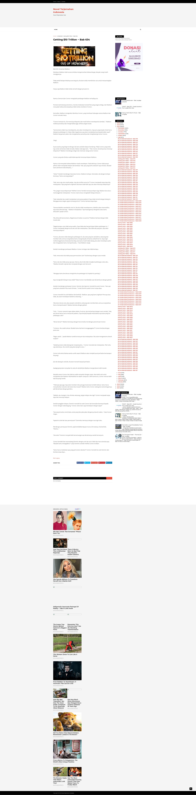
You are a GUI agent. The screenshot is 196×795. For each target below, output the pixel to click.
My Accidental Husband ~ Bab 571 (128, 153)
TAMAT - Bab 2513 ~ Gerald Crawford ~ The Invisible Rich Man (132, 107)
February (121, 380)
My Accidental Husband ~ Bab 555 (128, 363)
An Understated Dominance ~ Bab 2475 (129, 210)
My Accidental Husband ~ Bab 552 (128, 368)
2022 (118, 386)
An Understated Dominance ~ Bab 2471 (129, 217)
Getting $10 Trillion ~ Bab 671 (126, 252)
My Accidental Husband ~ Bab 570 (128, 155)
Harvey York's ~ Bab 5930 (125, 332)
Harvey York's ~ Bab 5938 (125, 317)
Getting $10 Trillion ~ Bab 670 (126, 253)
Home (54, 1)
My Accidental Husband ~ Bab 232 (128, 179)
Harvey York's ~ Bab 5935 (125, 323)
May (119, 374)
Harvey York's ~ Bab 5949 (125, 239)
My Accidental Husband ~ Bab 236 (128, 171)
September (121, 133)
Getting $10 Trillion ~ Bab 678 (126, 160)
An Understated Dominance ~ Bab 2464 (129, 299)
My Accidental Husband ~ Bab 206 (128, 281)
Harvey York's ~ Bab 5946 (125, 244)
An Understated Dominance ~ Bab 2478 (129, 204)
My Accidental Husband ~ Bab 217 (128, 261)
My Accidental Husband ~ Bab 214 (128, 266)
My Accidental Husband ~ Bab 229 (128, 184)
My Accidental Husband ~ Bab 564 (128, 346)
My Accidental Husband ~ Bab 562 (128, 350)
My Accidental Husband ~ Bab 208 (128, 277)
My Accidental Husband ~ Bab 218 (128, 259)
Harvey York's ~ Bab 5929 (125, 334)
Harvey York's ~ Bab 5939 (125, 315)
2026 (118, 123)
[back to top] (190, 788)
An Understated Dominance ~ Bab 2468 (129, 292)
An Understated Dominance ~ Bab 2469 (129, 221)
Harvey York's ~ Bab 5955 (125, 228)
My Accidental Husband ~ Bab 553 (128, 366)
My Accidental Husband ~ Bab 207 (128, 279)
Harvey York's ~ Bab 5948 (125, 241)
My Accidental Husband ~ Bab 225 (128, 190)
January (120, 382)
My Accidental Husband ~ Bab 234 (128, 175)
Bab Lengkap (56, 458)
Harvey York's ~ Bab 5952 (125, 233)
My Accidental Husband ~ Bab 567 (128, 341)
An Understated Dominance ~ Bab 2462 (129, 303)
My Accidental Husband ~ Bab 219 (128, 257)
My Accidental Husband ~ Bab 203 (128, 286)
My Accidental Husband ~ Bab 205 (128, 283)
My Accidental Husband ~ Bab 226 (128, 191)
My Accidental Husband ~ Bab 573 (128, 149)
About (58, 1)
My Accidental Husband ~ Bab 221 (127, 197)
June (119, 372)
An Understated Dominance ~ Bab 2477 (129, 206)
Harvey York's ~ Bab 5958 (125, 222)
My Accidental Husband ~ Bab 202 (128, 288)
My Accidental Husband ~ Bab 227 (128, 195)
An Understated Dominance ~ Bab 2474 (129, 211)
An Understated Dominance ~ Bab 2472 (129, 215)
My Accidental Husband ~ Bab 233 (128, 177)
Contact (63, 1)
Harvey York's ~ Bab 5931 (125, 330)
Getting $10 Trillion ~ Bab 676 (126, 164)
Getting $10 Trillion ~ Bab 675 (126, 166)
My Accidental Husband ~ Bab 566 (128, 343)
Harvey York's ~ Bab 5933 (125, 326)
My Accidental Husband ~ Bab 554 (128, 365)
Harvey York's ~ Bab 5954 (125, 230)
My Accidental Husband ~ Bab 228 (128, 193)
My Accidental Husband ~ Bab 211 (127, 272)
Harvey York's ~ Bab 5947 (125, 242)
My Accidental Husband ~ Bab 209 (128, 275)
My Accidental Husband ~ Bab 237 (128, 170)
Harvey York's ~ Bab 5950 (125, 237)
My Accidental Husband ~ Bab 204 (128, 284)
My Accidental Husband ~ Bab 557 (128, 359)
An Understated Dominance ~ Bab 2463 (129, 301)
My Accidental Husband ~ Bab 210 (128, 273)
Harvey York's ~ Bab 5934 (125, 325)
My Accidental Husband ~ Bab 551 (127, 370)
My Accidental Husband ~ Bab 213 (127, 268)
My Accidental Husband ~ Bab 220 (128, 255)
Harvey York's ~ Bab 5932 (125, 328)
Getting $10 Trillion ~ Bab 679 (126, 159)
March (120, 378)
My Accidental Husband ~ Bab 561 (128, 352)
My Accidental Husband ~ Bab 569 (128, 157)
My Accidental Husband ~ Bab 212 (127, 270)
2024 (118, 126)
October (120, 132)
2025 (118, 124)
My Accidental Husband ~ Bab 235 (128, 173)
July (119, 137)
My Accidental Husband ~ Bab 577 (128, 142)
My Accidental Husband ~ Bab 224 (128, 188)
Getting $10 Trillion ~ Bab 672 (126, 250)
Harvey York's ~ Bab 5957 (125, 224)
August (120, 135)
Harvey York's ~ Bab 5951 (125, 235)
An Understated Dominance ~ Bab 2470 (129, 219)
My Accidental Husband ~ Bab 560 (128, 354)
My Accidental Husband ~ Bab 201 (128, 290)
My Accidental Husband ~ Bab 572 (128, 151)
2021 (118, 388)
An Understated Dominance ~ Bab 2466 (129, 295)
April (119, 376)
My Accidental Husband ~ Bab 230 (128, 182)
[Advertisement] (115, 16)
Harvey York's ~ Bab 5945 (125, 246)
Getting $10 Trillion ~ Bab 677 (126, 162)
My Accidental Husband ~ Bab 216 (128, 263)
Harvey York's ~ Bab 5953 (125, 232)
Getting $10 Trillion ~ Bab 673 (126, 248)
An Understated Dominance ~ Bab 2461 (129, 304)
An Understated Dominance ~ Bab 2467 (129, 293)
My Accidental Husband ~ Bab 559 (128, 355)
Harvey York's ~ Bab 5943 (125, 308)
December (121, 128)
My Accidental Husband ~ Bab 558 (128, 357)
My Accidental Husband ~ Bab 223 (128, 186)
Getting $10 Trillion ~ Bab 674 (126, 168)
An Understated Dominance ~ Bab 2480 (129, 201)
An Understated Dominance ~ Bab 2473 (129, 213)
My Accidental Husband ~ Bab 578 (128, 140)
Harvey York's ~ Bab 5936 (125, 321)
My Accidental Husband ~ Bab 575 (128, 146)
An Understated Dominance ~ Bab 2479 (129, 202)
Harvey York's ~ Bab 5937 (125, 319)
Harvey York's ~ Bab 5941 (125, 312)
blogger (109, 478)
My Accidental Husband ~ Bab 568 (128, 339)
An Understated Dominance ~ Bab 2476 (129, 208)
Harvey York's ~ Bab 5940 (125, 314)
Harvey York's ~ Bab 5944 (125, 306)
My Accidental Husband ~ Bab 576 (128, 144)
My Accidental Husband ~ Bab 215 (127, 264)
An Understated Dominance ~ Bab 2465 (129, 297)
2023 (118, 384)
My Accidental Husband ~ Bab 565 (128, 345)
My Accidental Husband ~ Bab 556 (128, 361)
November (121, 130)
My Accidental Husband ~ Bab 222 (128, 199)
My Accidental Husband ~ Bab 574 (128, 148)
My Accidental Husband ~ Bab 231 (127, 180)
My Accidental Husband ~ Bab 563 (128, 348)
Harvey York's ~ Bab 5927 (125, 337)
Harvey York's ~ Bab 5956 (125, 226)
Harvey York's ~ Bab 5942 (125, 310)
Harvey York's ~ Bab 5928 (125, 335)
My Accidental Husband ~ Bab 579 (128, 139)
